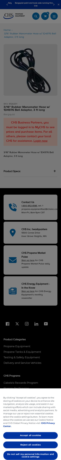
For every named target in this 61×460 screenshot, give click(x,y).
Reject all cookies (30, 444)
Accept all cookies (30, 435)
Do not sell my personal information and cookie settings (30, 455)
